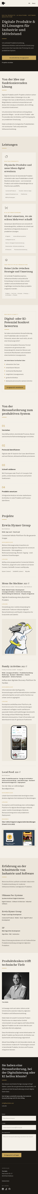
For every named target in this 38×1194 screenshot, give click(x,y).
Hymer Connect (6, 571)
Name (3, 1114)
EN (29, 3)
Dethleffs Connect (18, 571)
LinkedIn (4, 1106)
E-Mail (3, 1123)
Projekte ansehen (7, 62)
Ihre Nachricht (6, 1132)
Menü (33, 3)
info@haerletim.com (8, 1103)
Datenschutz (5, 1181)
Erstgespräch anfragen (11, 1155)
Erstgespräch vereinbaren (15, 387)
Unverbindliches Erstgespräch (19, 58)
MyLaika (27, 571)
